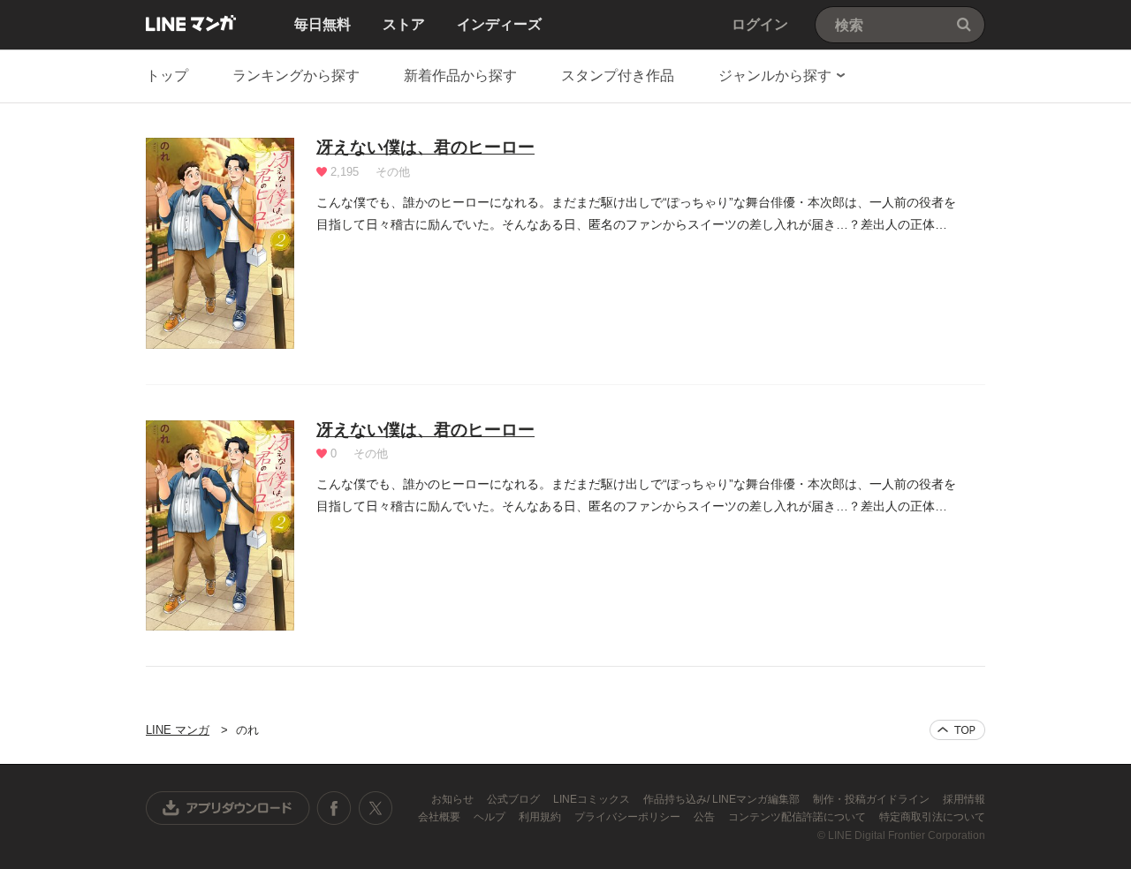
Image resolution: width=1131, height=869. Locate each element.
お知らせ (453, 799)
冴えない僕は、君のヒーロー (425, 147)
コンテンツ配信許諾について (798, 817)
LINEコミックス (593, 799)
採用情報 (964, 799)
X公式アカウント (375, 808)
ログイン (760, 24)
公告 (705, 817)
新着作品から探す (460, 75)
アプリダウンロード (228, 808)
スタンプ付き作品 (617, 75)
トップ (167, 75)
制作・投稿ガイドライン (872, 799)
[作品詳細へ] (220, 243)
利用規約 (541, 817)
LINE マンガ (191, 23)
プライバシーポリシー (628, 817)
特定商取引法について (932, 817)
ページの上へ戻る (957, 730)
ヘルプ (491, 817)
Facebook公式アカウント (334, 808)
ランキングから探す (296, 75)
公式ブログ (515, 799)
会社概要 (440, 817)
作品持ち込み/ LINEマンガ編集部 (722, 799)
